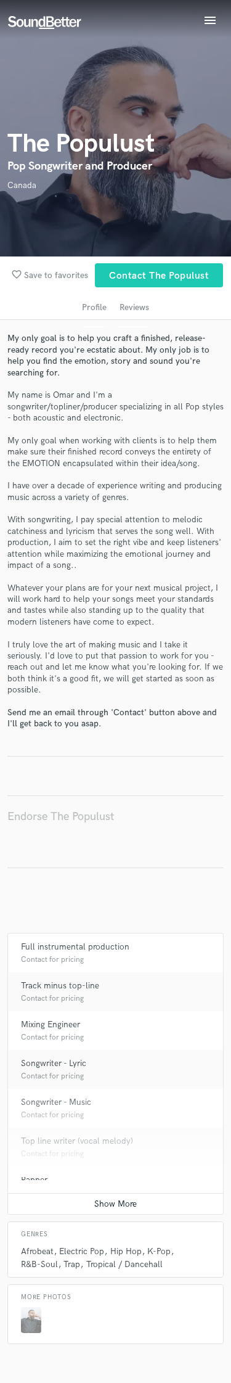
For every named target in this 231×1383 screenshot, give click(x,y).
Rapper (34, 1180)
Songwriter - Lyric (53, 1063)
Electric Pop (81, 1251)
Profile (94, 307)
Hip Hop (126, 1251)
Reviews (134, 307)
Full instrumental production (75, 947)
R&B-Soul (39, 1264)
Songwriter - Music (56, 1102)
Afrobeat (37, 1251)
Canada (21, 185)
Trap (71, 1264)
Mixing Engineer (50, 1024)
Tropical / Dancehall (124, 1264)
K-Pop (159, 1251)
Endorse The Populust (60, 817)
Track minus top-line (60, 985)
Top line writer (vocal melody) (77, 1141)
